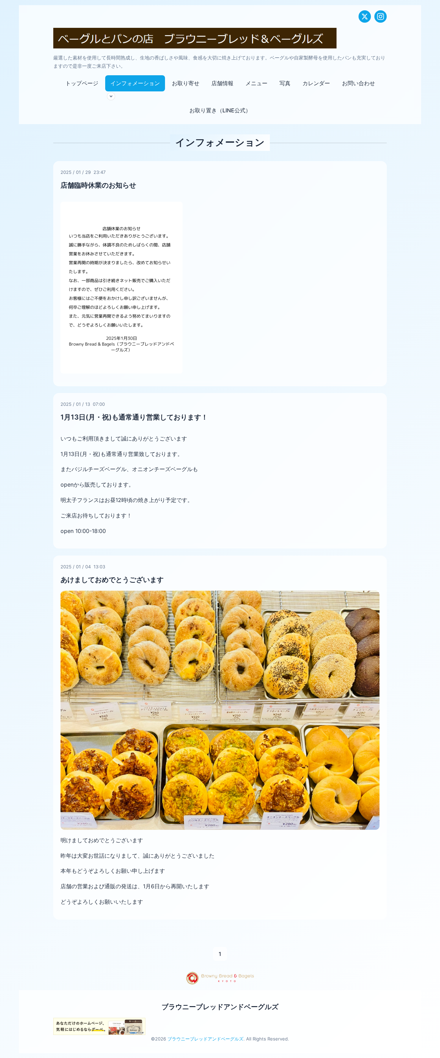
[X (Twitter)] (365, 16)
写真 (284, 83)
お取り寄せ (185, 83)
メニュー (256, 83)
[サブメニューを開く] (111, 96)
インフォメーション (135, 83)
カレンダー (316, 83)
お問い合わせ (358, 83)
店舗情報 (222, 83)
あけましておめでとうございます (112, 580)
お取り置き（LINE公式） (220, 110)
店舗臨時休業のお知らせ (98, 185)
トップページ (81, 83)
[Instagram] (380, 16)
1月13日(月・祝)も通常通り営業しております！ (134, 417)
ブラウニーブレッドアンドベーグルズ (220, 1007)
